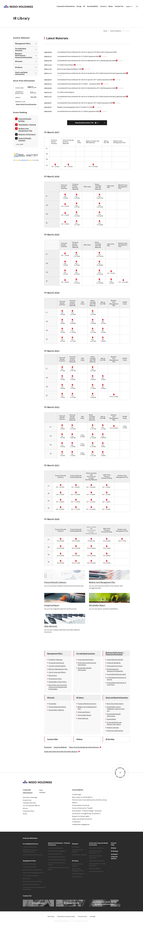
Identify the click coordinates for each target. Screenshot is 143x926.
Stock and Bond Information (21, 73)
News (111, 6)
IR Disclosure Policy (55, 679)
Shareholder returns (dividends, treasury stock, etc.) (116, 709)
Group (79, 6)
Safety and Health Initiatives (82, 819)
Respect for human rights (80, 816)
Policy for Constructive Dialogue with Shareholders (34, 888)
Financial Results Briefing (24, 120)
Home (105, 31)
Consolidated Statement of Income (56, 863)
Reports (75, 802)
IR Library (18, 67)
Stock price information (96, 871)
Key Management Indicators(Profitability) (115, 670)
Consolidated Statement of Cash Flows (58, 868)
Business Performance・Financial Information (23, 55)
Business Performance (27, 134)
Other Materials (83, 718)
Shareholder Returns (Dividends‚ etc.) (95, 852)
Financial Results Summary (24, 139)
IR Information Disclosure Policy (33, 881)
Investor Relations (115, 31)
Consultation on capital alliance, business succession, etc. (105, 903)
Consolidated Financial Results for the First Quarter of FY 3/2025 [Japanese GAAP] (85, 103)
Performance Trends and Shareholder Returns (30, 851)
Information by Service (114, 666)
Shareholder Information (96, 861)
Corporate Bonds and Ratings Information (114, 723)
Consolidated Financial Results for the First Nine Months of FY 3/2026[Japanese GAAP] (86, 60)
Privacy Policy (82, 916)
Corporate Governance (56, 663)
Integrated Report (84, 712)
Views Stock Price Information (26, 104)
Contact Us (119, 6)
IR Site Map (110, 739)
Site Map (92, 916)
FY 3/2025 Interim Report (65, 92)
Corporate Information (66, 6)
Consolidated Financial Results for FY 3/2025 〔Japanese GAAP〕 (79, 84)
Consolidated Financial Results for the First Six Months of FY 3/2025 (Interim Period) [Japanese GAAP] (92, 96)
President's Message (55, 660)
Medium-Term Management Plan (87, 708)
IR (84, 6)
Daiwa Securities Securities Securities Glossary (61, 751)
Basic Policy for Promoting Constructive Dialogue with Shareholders (58, 687)
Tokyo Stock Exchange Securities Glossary (84, 747)
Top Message (76, 794)
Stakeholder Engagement (81, 824)
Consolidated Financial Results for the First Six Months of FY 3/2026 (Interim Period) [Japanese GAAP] (92, 73)
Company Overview (29, 803)
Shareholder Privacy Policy (57, 682)
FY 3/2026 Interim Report (65, 65)
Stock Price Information (115, 731)
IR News (79, 739)
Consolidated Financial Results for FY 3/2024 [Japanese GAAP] (78, 111)
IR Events (18, 61)
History (25, 808)
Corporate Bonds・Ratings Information (97, 864)
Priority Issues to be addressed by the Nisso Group (89, 800)
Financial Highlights (114, 663)
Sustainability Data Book (80, 805)
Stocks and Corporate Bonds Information (98, 844)
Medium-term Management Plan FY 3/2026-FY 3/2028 (75, 107)
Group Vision (27, 800)
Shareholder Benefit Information (84, 669)
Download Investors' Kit (87, 123)
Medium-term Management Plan (25, 129)
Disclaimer (48, 747)
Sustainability (92, 6)
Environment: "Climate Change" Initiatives (87, 811)
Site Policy (51, 916)
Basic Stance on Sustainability (32, 870)
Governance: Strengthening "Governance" (86, 813)
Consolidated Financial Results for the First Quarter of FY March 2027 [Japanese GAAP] (87, 52)
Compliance (76, 822)
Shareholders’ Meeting (27, 124)
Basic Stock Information (115, 704)
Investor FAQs (52, 739)
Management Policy (22, 43)
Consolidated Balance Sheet (116, 674)
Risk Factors (53, 675)
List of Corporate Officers (57, 672)
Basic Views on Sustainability (82, 797)
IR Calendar (52, 704)
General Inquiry (38, 903)
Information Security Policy (66, 916)
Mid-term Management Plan (58, 669)
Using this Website (60, 747)
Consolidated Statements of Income (116, 678)
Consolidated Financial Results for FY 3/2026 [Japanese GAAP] (78, 56)
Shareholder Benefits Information (95, 857)
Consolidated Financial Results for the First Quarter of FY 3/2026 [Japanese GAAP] (85, 80)
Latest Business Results (115, 660)
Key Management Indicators (57, 857)
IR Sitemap (114, 851)
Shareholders (111, 719)
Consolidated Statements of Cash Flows (116, 684)
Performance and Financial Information (87, 664)
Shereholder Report (84, 715)
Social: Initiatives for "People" (82, 808)
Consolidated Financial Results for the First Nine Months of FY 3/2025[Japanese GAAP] (86, 88)
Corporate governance (30, 867)
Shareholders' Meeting (56, 710)
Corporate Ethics (28, 811)
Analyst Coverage (113, 727)
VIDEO (125, 426)
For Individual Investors (20, 49)
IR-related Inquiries (71, 903)
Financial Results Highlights (56, 851)
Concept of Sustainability (57, 666)
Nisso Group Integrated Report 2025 (69, 69)
